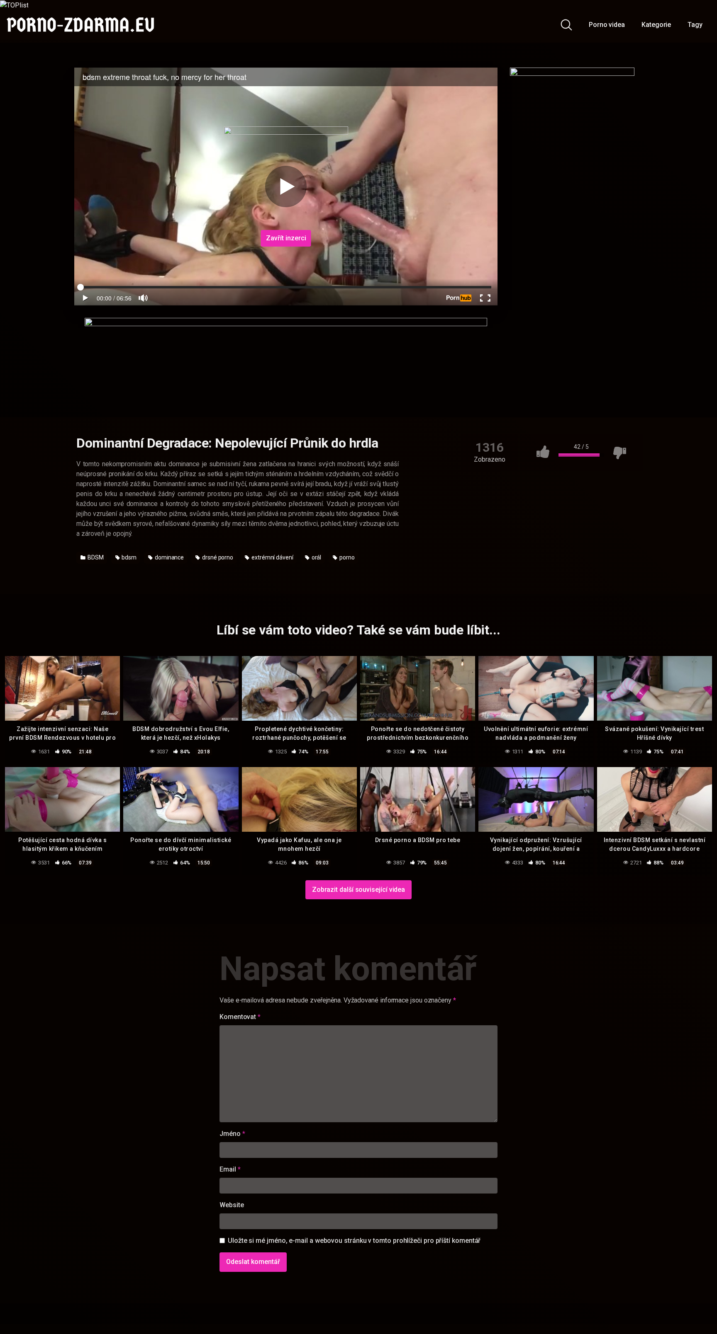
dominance (169, 557)
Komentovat (240, 1017)
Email (229, 1169)
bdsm (128, 557)
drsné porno (217, 557)
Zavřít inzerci (286, 238)
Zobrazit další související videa (358, 889)
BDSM (95, 557)
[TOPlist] (14, 5)
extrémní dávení (271, 557)
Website (231, 1205)
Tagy (695, 25)
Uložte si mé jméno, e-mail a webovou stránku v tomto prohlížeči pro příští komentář (354, 1240)
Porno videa (607, 25)
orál (316, 557)
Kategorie (656, 25)
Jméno (232, 1134)
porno (346, 557)
